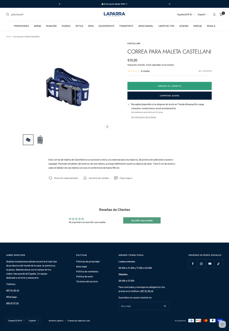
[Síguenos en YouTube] (210, 263)
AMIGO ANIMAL (145, 25)
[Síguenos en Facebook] (192, 263)
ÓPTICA (79, 25)
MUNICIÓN (51, 25)
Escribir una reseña (142, 220)
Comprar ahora (169, 95)
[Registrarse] (164, 306)
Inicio (8, 36)
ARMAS (37, 25)
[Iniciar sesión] (214, 14)
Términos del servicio (87, 281)
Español (201, 14)
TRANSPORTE (126, 25)
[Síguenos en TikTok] (218, 263)
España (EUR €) (184, 14)
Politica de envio (84, 276)
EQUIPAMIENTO (106, 25)
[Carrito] (221, 14)
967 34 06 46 (12, 290)
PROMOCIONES (21, 25)
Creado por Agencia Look (79, 320)
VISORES (66, 25)
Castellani (133, 43)
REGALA (211, 25)
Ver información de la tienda (143, 117)
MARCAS (197, 25)
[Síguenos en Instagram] (201, 263)
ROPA (91, 25)
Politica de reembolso (87, 271)
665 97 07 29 (12, 303)
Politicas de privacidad (87, 261)
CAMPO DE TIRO (166, 25)
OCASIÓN (183, 25)
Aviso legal (81, 266)
